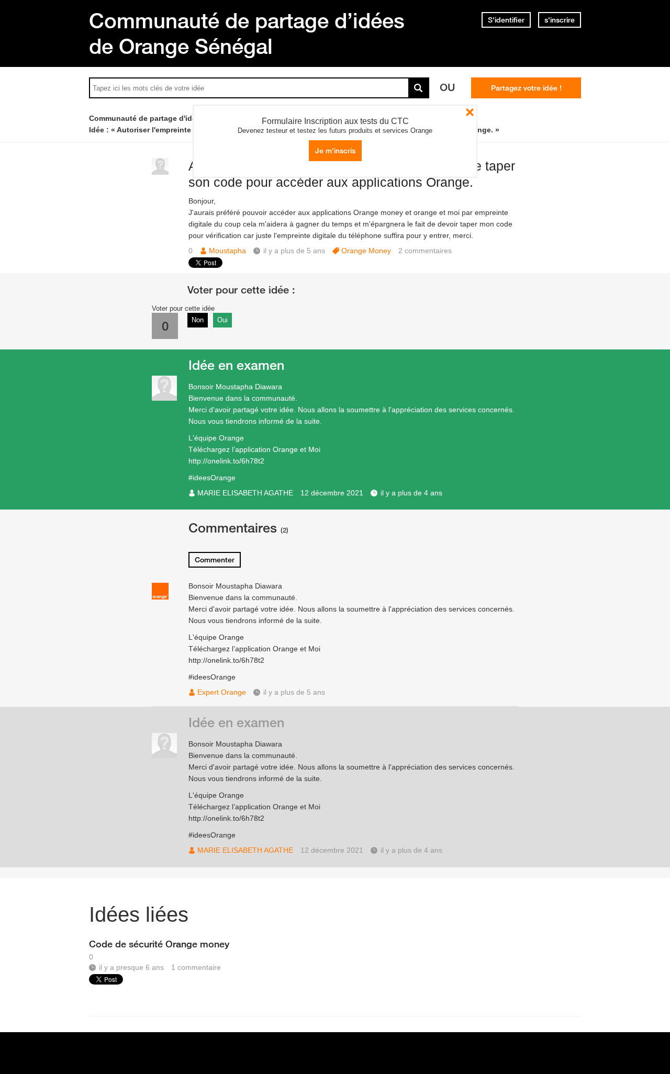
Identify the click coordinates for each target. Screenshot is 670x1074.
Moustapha (227, 250)
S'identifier (506, 20)
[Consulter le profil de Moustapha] (160, 172)
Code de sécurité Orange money (159, 943)
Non (198, 320)
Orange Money (366, 250)
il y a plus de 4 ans (411, 493)
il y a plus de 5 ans (294, 692)
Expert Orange (221, 692)
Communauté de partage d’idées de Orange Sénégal (247, 33)
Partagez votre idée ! (526, 88)
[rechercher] (418, 87)
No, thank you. (470, 112)
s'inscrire (559, 20)
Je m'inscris (335, 150)
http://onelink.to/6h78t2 (226, 461)
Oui (222, 320)
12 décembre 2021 (331, 493)
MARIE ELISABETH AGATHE (245, 493)
